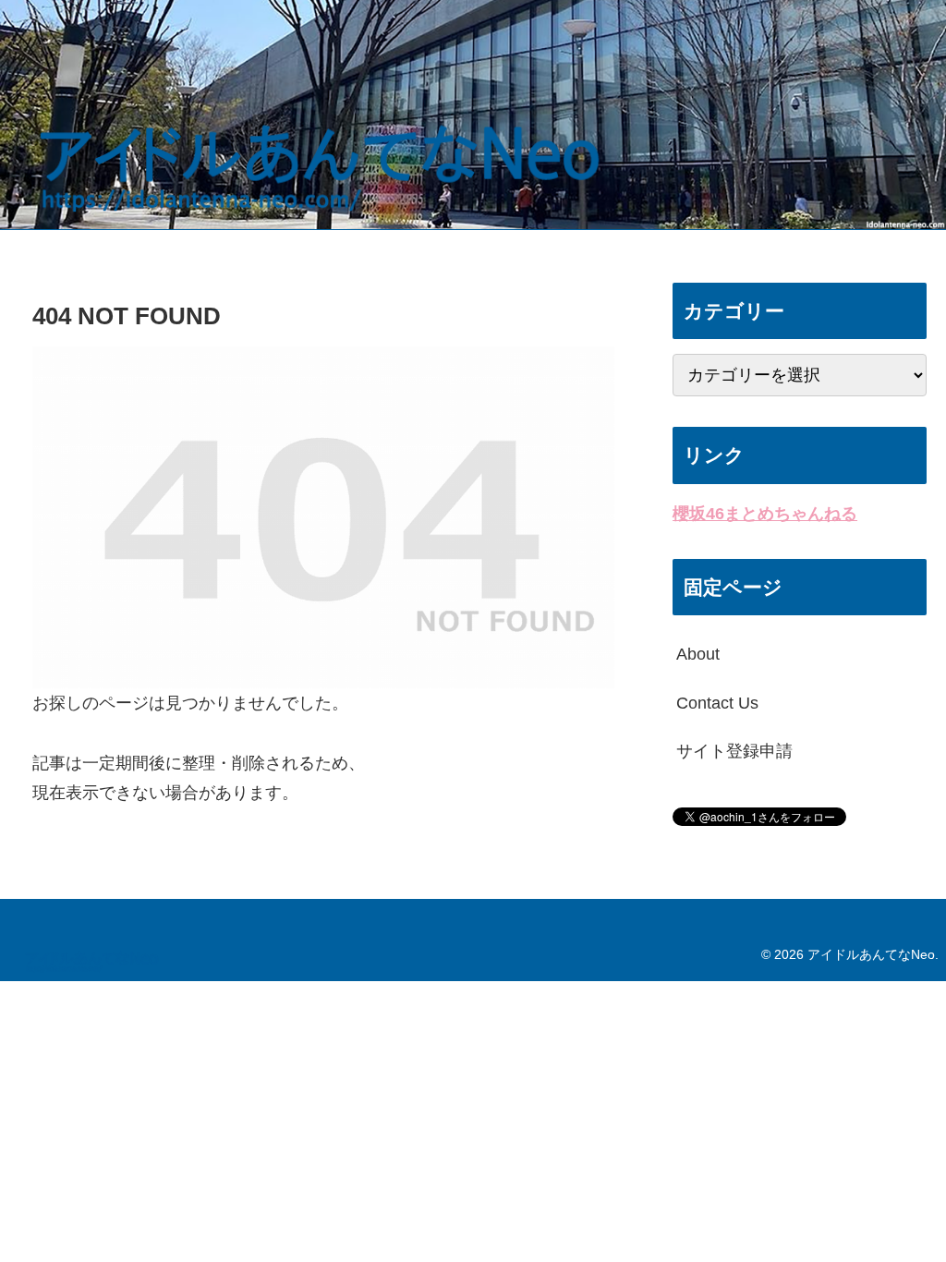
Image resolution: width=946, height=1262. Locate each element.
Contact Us (717, 703)
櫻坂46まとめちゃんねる (765, 513)
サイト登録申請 (734, 751)
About (698, 654)
